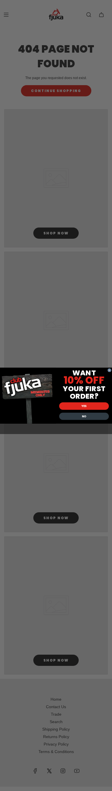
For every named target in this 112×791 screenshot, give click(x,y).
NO (84, 416)
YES (84, 406)
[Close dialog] (109, 370)
